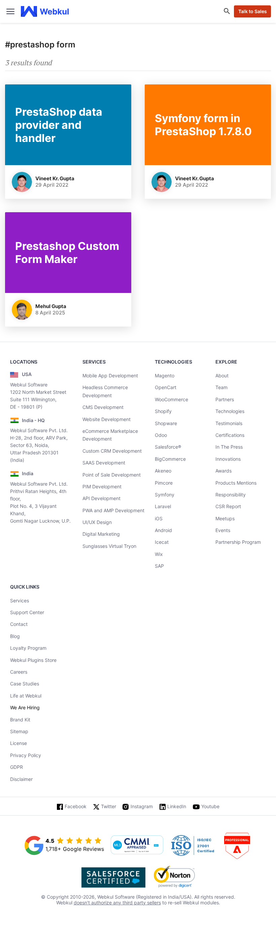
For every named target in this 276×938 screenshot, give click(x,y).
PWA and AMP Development (113, 510)
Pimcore (164, 483)
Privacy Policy (25, 755)
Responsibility (230, 494)
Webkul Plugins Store (33, 660)
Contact (19, 624)
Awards (223, 471)
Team (221, 387)
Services (19, 600)
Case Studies (24, 683)
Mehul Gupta (50, 306)
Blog (15, 636)
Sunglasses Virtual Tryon (109, 546)
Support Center (27, 612)
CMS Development (103, 407)
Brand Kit (20, 719)
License (18, 743)
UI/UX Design (97, 522)
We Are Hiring (25, 707)
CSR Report (228, 506)
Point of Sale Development (111, 475)
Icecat (162, 542)
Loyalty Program (28, 648)
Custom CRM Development (112, 451)
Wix (159, 554)
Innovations (228, 459)
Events (222, 530)
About (222, 375)
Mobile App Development (110, 375)
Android (163, 530)
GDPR (16, 767)
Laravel (163, 506)
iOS (159, 518)
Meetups (225, 518)
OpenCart (165, 387)
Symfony (164, 494)
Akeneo (163, 471)
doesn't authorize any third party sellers (117, 902)
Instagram (142, 806)
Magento (164, 375)
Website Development (106, 419)
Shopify (163, 411)
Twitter (108, 806)
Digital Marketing (101, 534)
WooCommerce (171, 399)
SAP (159, 566)
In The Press (229, 447)
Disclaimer (21, 779)
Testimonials (228, 423)
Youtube (210, 806)
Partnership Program (238, 542)
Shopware (166, 423)
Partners (224, 399)
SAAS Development (103, 462)
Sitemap (19, 731)
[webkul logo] (45, 11)
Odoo (161, 435)
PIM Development (102, 486)
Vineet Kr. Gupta (54, 178)
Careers (18, 672)
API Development (101, 498)
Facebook (76, 806)
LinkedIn (176, 806)
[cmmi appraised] (137, 845)
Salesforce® (168, 447)
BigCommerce (170, 459)
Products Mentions (235, 483)
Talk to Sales (252, 11)
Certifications (229, 435)
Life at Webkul (25, 696)
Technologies (229, 411)
